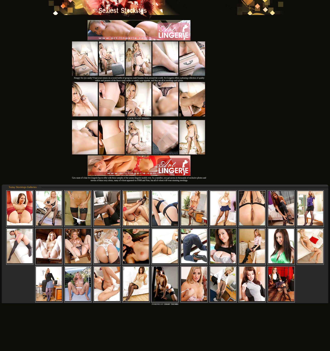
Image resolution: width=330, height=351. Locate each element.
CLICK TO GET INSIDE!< (139, 118)
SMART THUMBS (171, 304)
